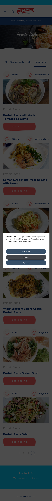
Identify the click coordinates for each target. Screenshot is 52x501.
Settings (26, 257)
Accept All (26, 252)
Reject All (26, 263)
